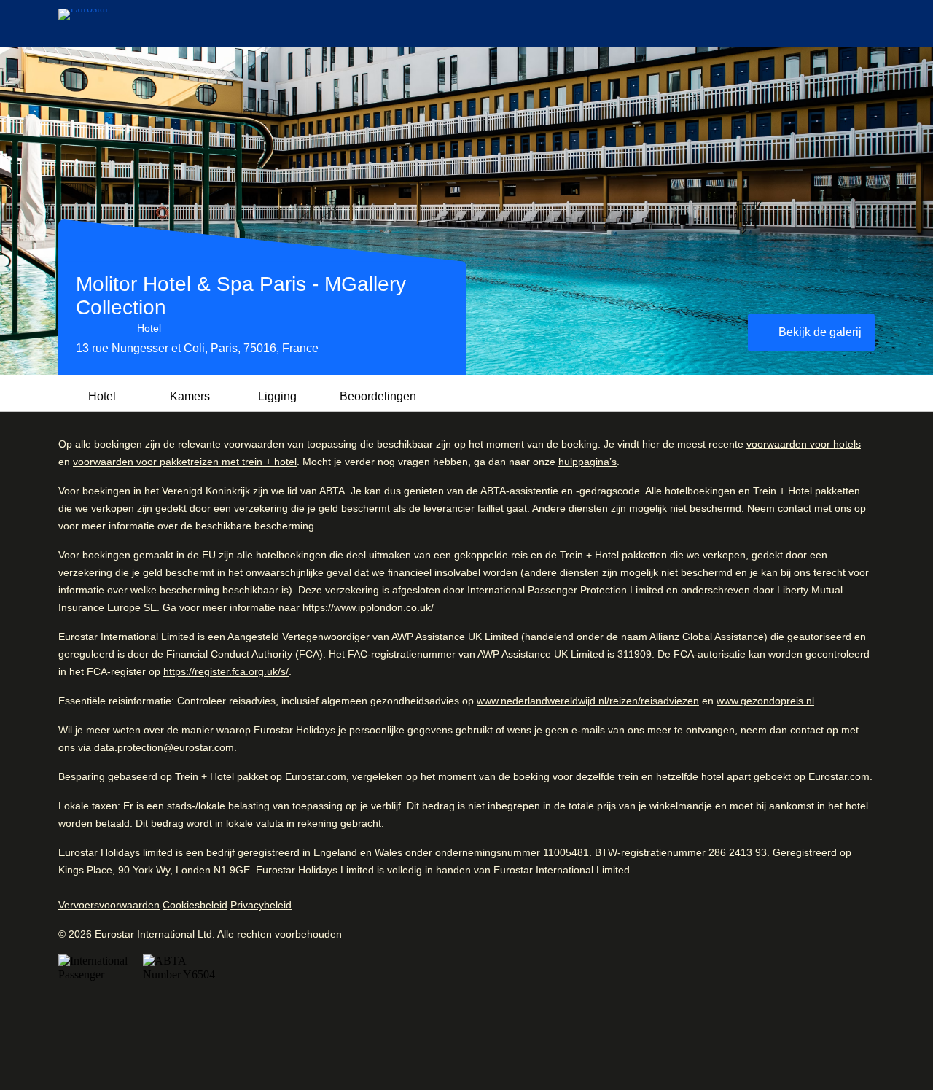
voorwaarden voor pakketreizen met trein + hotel (185, 461)
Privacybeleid (261, 905)
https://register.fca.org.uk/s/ (226, 671)
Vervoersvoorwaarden (109, 905)
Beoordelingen (378, 396)
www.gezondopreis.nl (765, 700)
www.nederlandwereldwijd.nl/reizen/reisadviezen (588, 700)
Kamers (190, 396)
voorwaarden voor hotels (803, 444)
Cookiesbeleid (195, 905)
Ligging (277, 396)
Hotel (102, 396)
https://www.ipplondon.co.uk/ (368, 607)
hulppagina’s (587, 461)
